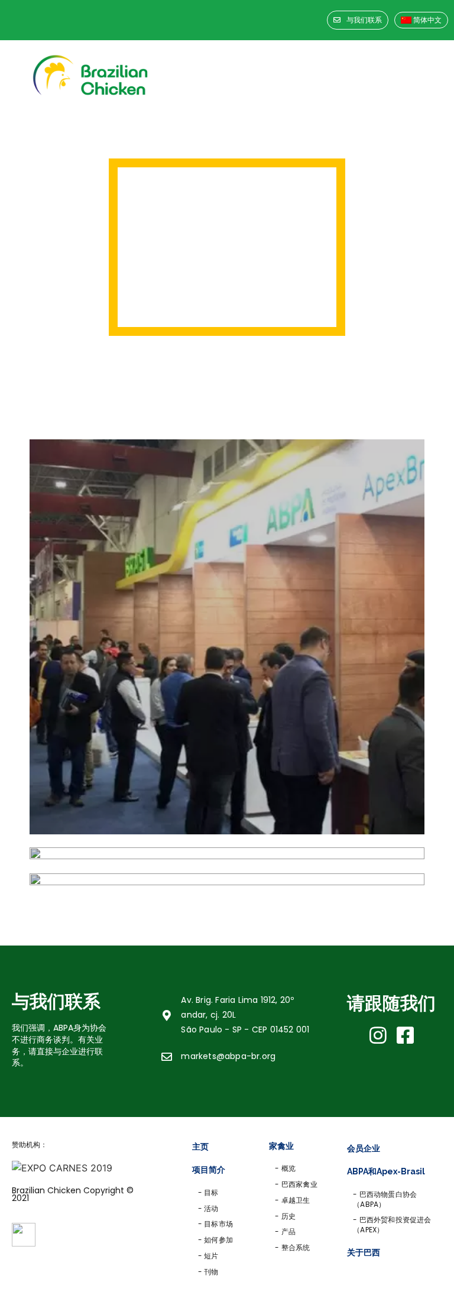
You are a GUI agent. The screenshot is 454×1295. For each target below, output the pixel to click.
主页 (200, 1146)
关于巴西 (363, 1252)
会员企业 (363, 1148)
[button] (357, 20)
